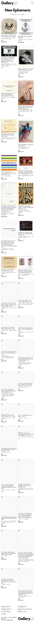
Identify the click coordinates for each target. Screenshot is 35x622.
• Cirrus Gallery (22, 436)
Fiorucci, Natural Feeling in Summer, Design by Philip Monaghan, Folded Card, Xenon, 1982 (9, 486)
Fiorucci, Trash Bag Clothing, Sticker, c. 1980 (25, 415)
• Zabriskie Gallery (9, 138)
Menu (32, 3)
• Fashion (3, 417)
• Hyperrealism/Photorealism (7, 356)
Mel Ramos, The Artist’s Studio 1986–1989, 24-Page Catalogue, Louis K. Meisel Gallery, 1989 (25, 172)
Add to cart (4, 41)
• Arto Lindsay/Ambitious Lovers (25, 559)
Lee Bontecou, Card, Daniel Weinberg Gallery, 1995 (7, 270)
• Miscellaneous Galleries (24, 147)
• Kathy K (20, 519)
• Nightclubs (27, 488)
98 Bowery (22, 611)
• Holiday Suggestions (23, 596)
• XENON (13, 489)
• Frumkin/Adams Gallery (24, 111)
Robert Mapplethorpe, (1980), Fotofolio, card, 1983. (25, 69)
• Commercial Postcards (23, 71)
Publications (6, 608)
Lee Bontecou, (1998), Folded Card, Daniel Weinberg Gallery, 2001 (25, 234)
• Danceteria (27, 560)
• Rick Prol (14, 64)
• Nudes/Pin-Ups (25, 175)
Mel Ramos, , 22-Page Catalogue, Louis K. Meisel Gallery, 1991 (25, 271)
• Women (24, 237)
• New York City (27, 211)
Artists (3, 613)
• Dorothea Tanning (5, 137)
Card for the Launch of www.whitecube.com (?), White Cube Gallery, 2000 (8, 173)
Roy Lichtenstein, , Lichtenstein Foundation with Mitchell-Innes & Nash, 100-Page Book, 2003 (25, 592)
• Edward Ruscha (30, 436)
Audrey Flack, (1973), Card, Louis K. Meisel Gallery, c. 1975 (25, 329)
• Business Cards (22, 39)
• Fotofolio (21, 72)
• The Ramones (8, 38)
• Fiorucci (20, 387)
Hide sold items (18, 14)
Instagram (22, 606)
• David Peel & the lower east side (8, 522)
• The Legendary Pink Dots (25, 489)
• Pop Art (31, 175)
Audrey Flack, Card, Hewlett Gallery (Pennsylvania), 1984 (8, 328)
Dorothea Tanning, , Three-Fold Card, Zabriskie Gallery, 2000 (7, 135)
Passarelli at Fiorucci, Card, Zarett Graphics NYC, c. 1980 (8, 415)
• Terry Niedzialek (22, 148)
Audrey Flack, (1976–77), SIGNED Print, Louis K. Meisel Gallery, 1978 (8, 391)
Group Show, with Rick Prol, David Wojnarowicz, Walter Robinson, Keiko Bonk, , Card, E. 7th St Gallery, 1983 (7, 60)
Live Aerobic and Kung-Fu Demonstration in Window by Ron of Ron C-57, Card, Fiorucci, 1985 (8, 581)
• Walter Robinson (5, 65)
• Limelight (21, 488)
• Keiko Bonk (8, 64)
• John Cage (11, 249)
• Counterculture (5, 521)
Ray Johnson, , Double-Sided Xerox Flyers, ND (8, 553)
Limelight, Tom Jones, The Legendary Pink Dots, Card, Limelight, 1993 (24, 485)
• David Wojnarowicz (6, 63)
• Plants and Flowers (27, 304)
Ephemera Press (25, 608)
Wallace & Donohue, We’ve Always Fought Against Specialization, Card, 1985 (7, 95)
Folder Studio (10, 619)
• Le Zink (25, 387)
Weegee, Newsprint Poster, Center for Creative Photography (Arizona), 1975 (26, 207)
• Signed (20, 364)
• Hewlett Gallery (12, 330)
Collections (6, 611)
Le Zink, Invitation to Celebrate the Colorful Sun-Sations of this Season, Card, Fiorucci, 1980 (25, 385)
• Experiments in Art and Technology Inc (7, 213)
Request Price (21, 42)
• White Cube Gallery (6, 175)
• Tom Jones (30, 489)
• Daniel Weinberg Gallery (24, 236)
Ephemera (5, 606)
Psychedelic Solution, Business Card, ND (25, 37)
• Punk (3, 38)
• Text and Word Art (6, 97)
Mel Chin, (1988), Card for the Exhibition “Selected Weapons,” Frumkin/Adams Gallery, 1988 (25, 107)
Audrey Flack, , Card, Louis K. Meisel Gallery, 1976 (25, 301)
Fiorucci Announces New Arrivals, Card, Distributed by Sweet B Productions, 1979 (9, 450)
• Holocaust (11, 393)
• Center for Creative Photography (23, 211)
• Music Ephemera (12, 37)
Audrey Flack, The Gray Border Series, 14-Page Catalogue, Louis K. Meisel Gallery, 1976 (9, 305)
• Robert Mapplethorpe (23, 73)
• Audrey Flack (4, 307)
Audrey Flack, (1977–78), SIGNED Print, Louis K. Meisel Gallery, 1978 (25, 359)
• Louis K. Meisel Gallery (24, 174)
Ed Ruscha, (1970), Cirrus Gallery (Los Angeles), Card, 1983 (26, 434)
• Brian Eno (21, 560)
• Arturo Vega (4, 37)
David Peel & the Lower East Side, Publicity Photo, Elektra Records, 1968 (9, 518)
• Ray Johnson (4, 556)
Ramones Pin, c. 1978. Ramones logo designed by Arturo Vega (8, 35)
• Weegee (20, 212)
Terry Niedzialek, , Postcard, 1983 (26, 145)
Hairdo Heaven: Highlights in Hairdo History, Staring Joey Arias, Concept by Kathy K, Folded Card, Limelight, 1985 (25, 515)
